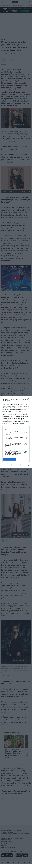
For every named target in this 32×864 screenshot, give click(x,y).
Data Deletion (6, 465)
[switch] (25, 432)
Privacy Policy (25, 465)
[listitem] (16, 428)
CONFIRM (10, 459)
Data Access (16, 465)
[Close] (28, 399)
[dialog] (16, 432)
